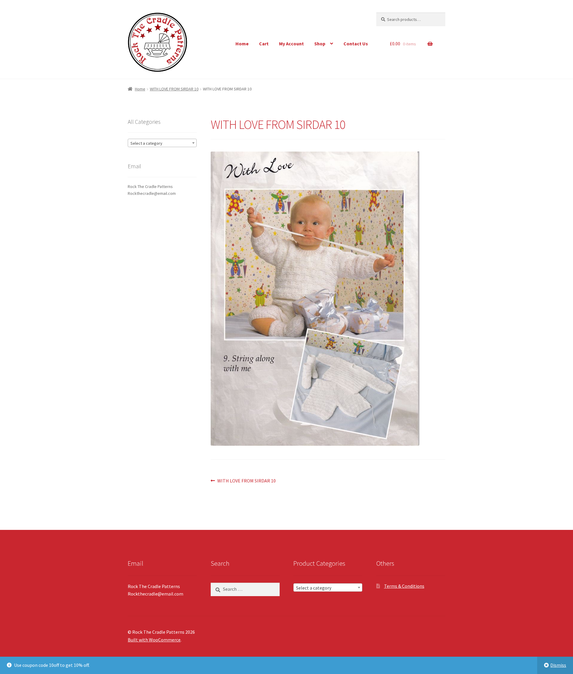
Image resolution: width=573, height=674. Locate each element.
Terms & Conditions (404, 586)
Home (242, 44)
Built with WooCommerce (154, 640)
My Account (291, 44)
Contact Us (356, 44)
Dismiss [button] (558, 665)
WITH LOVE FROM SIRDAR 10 (174, 89)
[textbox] (162, 143)
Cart (264, 44)
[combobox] (162, 143)
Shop (319, 44)
